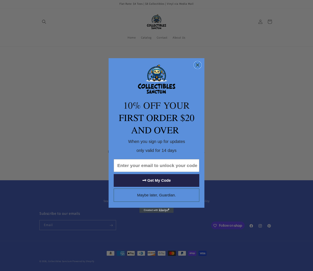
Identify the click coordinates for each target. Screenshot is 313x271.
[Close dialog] (197, 65)
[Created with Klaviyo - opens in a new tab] (156, 210)
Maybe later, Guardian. (156, 195)
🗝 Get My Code (156, 180)
